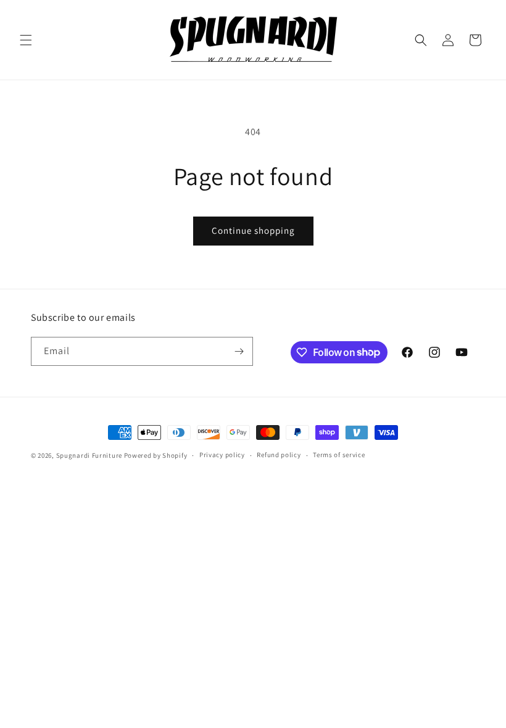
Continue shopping (253, 230)
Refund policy (279, 454)
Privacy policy (222, 454)
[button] (25, 40)
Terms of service (339, 454)
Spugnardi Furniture (90, 455)
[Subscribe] (238, 351)
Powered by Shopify (156, 455)
